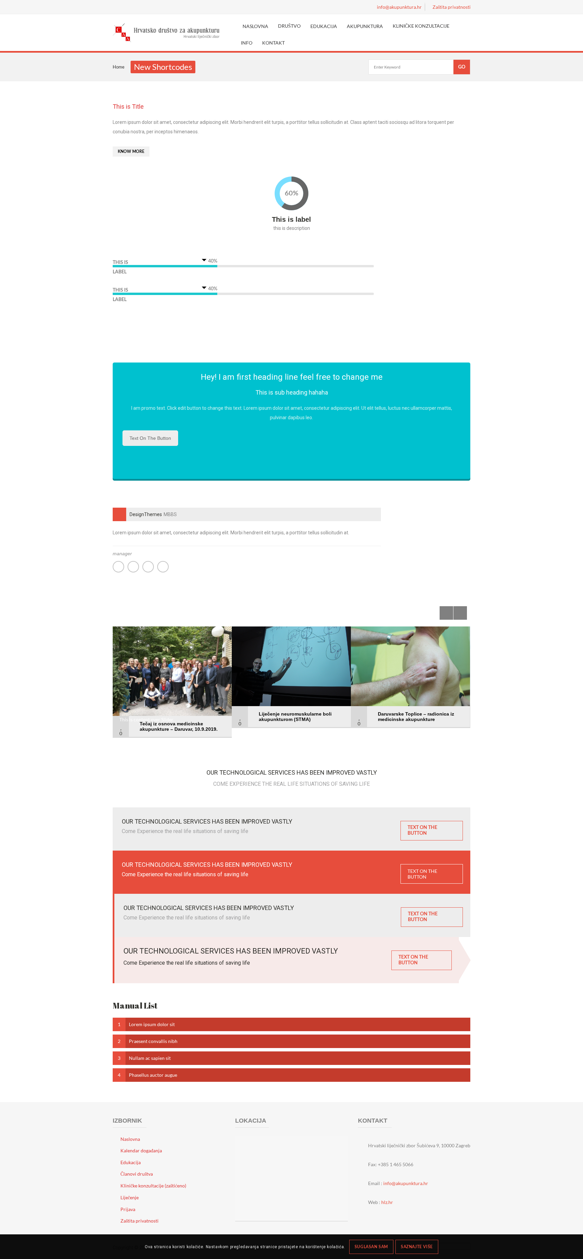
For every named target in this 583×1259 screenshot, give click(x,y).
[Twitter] (118, 566)
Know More (131, 152)
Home (118, 67)
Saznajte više (417, 1247)
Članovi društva (136, 1174)
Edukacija (130, 1162)
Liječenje (129, 1197)
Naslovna (130, 1139)
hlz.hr (387, 1202)
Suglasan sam (371, 1247)
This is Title (128, 106)
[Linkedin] (163, 566)
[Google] (148, 566)
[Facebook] (133, 566)
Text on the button (150, 438)
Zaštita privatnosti (139, 1221)
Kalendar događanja (141, 1150)
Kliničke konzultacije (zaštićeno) (153, 1185)
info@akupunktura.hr (405, 1183)
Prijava (127, 1209)
